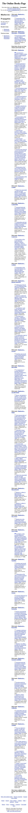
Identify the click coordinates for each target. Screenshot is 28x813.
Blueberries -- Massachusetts (18, 489)
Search (7, 800)
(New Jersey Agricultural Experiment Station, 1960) (20, 743)
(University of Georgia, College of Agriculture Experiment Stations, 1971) (20, 108)
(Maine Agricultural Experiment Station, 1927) (20, 319)
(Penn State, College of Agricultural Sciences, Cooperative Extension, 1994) (20, 66)
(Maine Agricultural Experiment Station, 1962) (20, 356)
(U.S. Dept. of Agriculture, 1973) (20, 98)
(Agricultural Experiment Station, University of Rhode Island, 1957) (20, 119)
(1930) (20, 169)
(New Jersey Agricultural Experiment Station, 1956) (20, 753)
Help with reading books (7, 796)
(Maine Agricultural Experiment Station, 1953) (20, 646)
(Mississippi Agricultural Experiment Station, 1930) (20, 38)
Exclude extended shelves (14, 8)
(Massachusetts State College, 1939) (19, 505)
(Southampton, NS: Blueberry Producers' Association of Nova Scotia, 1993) (20, 538)
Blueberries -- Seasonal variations (18, 659)
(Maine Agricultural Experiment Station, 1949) (20, 467)
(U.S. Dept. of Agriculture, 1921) (20, 132)
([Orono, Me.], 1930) (19, 81)
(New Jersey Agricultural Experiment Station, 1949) (20, 730)
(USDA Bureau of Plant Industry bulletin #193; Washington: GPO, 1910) (20, 55)
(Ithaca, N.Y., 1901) (20, 90)
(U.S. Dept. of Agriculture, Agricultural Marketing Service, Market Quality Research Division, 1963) (20, 615)
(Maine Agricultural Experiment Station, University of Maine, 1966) (20, 244)
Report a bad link (18, 796)
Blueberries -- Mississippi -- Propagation (7, 37)
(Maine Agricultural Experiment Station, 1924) (20, 310)
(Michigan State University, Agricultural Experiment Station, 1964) (20, 634)
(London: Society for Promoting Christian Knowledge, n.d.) (20, 398)
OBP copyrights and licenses (14, 811)
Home (2, 800)
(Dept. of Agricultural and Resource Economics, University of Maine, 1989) (20, 376)
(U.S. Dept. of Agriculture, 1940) (20, 778)
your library (3, 23)
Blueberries (6, 29)
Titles (24, 800)
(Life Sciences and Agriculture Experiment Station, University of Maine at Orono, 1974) (20, 155)
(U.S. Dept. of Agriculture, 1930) (20, 339)
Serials (16, 802)
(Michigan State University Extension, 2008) (20, 286)
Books (3, 804)
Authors (20, 800)
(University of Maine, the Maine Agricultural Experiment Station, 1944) (20, 225)
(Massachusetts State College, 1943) (19, 21)
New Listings (13, 800)
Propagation (6, 30)
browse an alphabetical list (13, 10)
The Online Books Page (14, 3)
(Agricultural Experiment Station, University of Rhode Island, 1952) (20, 685)
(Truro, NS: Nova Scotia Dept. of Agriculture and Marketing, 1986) (20, 550)
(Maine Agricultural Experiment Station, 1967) (20, 193)
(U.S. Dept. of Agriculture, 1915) (20, 140)
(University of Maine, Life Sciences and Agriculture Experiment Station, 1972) (20, 447)
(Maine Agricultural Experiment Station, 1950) (20, 459)
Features (12, 804)
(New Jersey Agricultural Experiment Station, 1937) (20, 697)
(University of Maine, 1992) (20, 434)
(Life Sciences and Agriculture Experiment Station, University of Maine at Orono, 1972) (20, 420)
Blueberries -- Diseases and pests (18, 281)
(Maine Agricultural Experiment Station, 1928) (20, 328)
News (7, 804)
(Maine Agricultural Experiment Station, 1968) (20, 211)
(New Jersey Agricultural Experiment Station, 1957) (20, 521)
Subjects (12, 802)
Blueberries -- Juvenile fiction (18, 392)
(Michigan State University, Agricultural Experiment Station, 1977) (20, 767)
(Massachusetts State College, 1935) (19, 494)
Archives (18, 804)
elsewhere (3, 24)
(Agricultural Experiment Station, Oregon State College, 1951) (20, 598)
